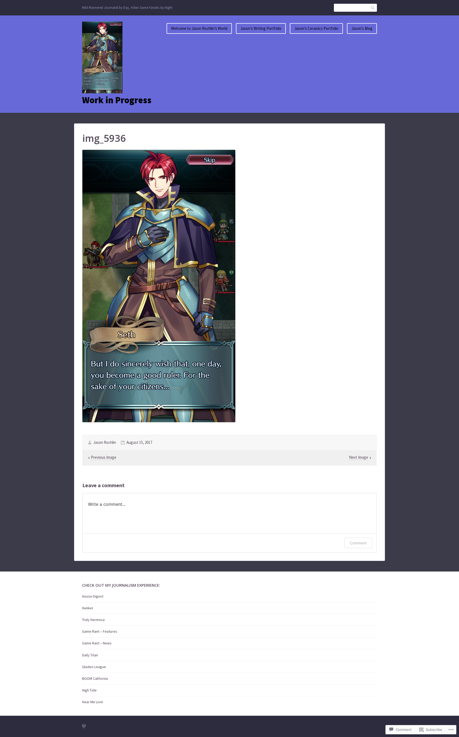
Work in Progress (116, 100)
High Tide (89, 690)
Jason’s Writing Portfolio (260, 28)
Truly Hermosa (93, 619)
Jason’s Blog (361, 28)
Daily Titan (90, 655)
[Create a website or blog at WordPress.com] (84, 726)
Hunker (87, 608)
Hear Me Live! (92, 701)
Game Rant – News (97, 643)
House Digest (92, 596)
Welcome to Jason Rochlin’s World (199, 28)
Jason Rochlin (104, 442)
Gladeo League (94, 666)
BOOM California (95, 678)
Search (373, 7)
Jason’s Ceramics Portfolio (316, 28)
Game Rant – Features (99, 631)
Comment (358, 543)
